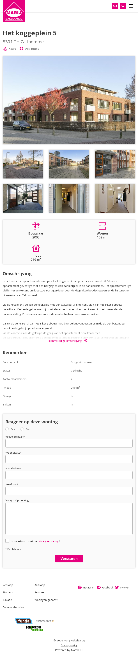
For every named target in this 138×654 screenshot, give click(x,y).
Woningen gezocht (46, 600)
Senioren (39, 592)
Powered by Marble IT (69, 650)
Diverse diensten (13, 607)
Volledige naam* (15, 436)
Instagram (88, 587)
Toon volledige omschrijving (64, 340)
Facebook (107, 587)
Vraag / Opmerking (17, 500)
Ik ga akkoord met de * (35, 541)
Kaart (12, 49)
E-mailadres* (13, 468)
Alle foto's (32, 49)
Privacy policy (69, 645)
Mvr (28, 429)
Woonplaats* (13, 452)
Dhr (13, 429)
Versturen (69, 558)
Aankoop (39, 585)
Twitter (124, 587)
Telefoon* (11, 484)
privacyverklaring (48, 541)
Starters (8, 592)
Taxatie (7, 600)
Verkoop (8, 585)
